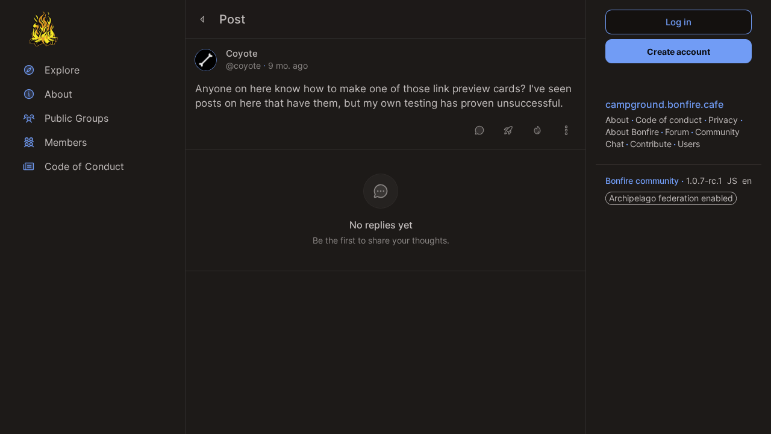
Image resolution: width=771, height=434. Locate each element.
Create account (678, 51)
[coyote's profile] (205, 60)
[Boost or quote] (508, 130)
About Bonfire (632, 132)
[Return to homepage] (43, 29)
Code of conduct (669, 120)
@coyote (243, 65)
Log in (678, 22)
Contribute (651, 144)
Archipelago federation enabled (671, 198)
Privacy (724, 120)
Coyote (242, 53)
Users (689, 144)
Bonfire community (643, 180)
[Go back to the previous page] (202, 19)
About (618, 120)
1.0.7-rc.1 (705, 180)
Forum (677, 132)
